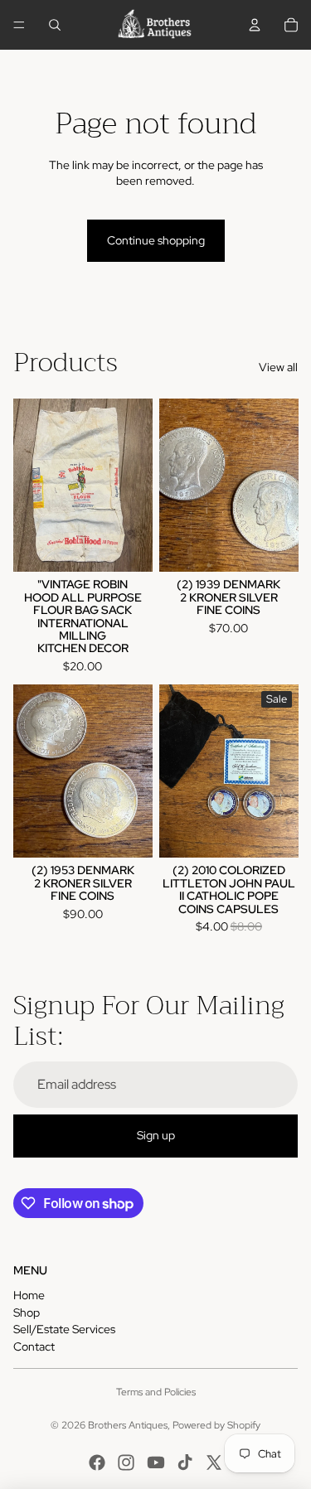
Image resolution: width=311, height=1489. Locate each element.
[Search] (54, 25)
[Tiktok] (185, 1462)
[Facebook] (97, 1462)
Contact (34, 1346)
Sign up (156, 1135)
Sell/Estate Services (64, 1329)
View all (278, 367)
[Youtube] (156, 1462)
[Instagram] (126, 1462)
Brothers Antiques (128, 1425)
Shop (26, 1312)
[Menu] (19, 25)
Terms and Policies (156, 1392)
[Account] (254, 25)
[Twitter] (214, 1462)
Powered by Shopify (216, 1425)
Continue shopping (156, 240)
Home (29, 1295)
